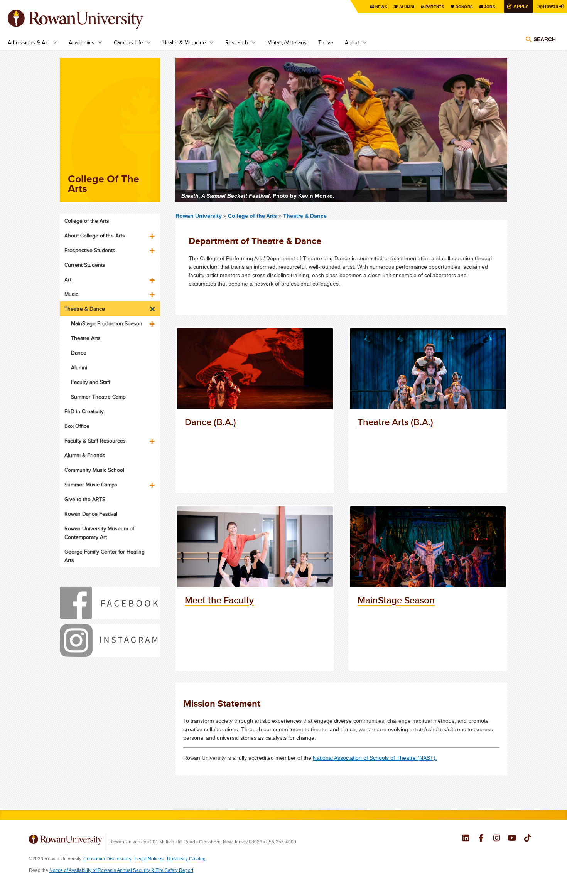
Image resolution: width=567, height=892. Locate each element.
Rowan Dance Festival (90, 514)
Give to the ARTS (84, 499)
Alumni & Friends (84, 455)
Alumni (407, 7)
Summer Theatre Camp (98, 397)
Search (544, 39)
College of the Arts (253, 216)
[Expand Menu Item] (152, 233)
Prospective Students (89, 250)
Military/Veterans (287, 42)
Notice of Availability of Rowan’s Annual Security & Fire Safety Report (121, 870)
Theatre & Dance (305, 216)
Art (67, 279)
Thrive (325, 42)
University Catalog (186, 859)
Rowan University (87, 19)
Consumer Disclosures (107, 859)
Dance (78, 353)
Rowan (547, 6)
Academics (81, 42)
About (352, 42)
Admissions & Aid (28, 42)
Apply (520, 6)
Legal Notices (149, 859)
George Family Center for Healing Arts (104, 556)
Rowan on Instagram (496, 839)
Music (71, 294)
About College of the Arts (94, 235)
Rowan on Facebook (481, 839)
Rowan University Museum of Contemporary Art (99, 533)
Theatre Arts (86, 338)
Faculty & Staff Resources (95, 440)
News (381, 7)
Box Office (76, 426)
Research (236, 42)
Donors (464, 7)
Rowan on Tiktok (527, 839)
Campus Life (128, 42)
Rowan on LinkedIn (466, 839)
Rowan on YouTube (512, 839)
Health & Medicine (184, 42)
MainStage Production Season (106, 323)
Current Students (84, 265)
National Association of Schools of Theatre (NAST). (375, 758)
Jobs (489, 7)
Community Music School (94, 470)
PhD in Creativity (84, 411)
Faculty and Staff (90, 382)
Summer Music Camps (90, 484)
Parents (434, 7)
